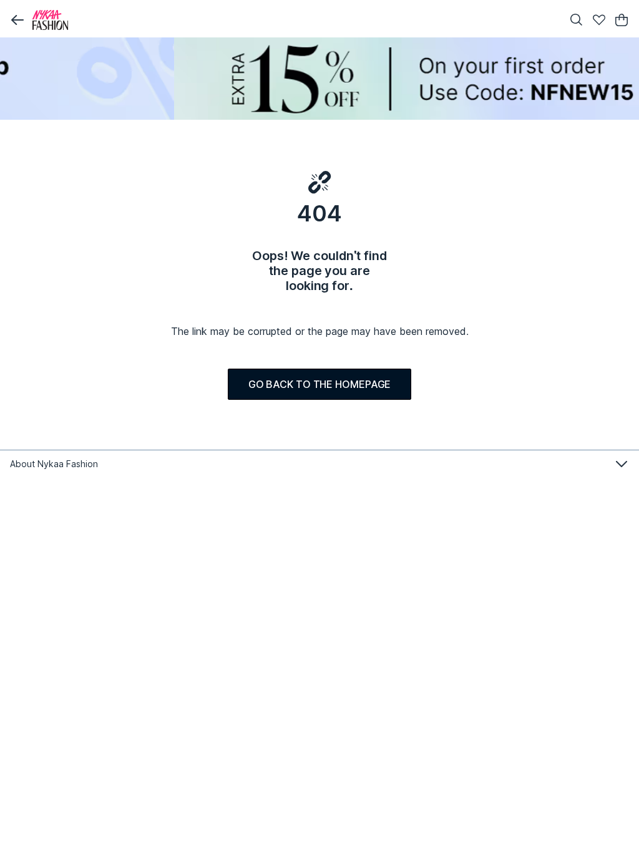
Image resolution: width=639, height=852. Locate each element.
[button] (17, 19)
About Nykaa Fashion (54, 463)
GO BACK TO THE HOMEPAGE (319, 384)
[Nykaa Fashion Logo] (294, 20)
